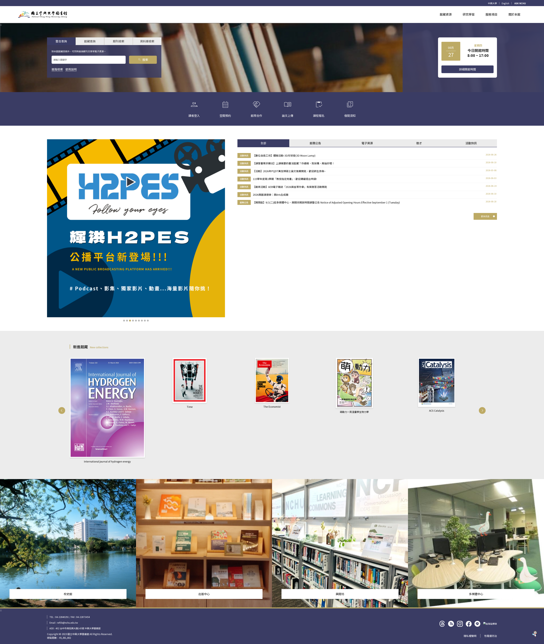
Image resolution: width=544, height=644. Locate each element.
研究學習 (469, 14)
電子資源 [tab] (367, 143)
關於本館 (514, 14)
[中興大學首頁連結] (42, 14)
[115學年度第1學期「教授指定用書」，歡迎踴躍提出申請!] (136, 228)
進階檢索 (57, 69)
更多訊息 (485, 216)
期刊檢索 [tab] (118, 41)
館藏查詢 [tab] (89, 41)
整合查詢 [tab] (61, 41)
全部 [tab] (263, 143)
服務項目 (491, 14)
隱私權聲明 (470, 636)
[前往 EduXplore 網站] (535, 635)
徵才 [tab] (419, 143)
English (505, 3)
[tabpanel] (367, 179)
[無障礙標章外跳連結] (490, 623)
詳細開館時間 (467, 69)
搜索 (143, 60)
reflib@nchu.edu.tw (67, 622)
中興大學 (492, 3)
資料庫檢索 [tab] (147, 41)
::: (1, 7)
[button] (124, 321)
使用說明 (71, 69)
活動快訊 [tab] (471, 143)
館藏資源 (446, 14)
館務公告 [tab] (315, 143)
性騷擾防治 (490, 636)
